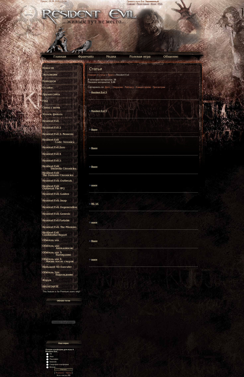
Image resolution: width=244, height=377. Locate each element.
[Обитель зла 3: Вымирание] (59, 254)
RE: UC (95, 204)
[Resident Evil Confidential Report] (59, 234)
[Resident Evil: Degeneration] (59, 207)
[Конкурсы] (59, 81)
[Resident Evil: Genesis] (59, 214)
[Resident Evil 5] (60, 161)
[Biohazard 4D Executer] (59, 267)
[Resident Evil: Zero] (59, 147)
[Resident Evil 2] (59, 128)
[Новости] (59, 68)
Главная (131, 4)
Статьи (101, 75)
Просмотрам (159, 87)
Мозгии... (53, 367)
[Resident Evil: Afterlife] (59, 260)
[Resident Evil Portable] (59, 220)
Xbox (51, 356)
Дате (107, 87)
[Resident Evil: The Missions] (59, 227)
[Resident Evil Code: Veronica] (59, 141)
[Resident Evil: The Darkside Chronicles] (59, 174)
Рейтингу (129, 87)
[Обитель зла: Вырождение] (59, 273)
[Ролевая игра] (140, 56)
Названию (118, 87)
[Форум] (59, 280)
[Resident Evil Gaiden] (59, 194)
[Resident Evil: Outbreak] (59, 181)
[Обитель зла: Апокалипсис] (59, 247)
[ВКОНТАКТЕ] (59, 287)
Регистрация (143, 4)
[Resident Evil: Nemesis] (59, 134)
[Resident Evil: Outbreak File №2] (59, 187)
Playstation (53, 359)
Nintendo (53, 362)
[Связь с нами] (59, 108)
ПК (50, 354)
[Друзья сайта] (59, 94)
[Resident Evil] (59, 121)
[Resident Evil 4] (59, 154)
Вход (153, 4)
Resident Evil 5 (99, 92)
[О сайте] (59, 88)
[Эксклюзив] (59, 74)
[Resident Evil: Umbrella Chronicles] (59, 167)
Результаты (60, 373)
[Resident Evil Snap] (59, 200)
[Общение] (171, 56)
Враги (111, 75)
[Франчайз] (86, 56)
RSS (160, 4)
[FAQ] (60, 101)
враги (94, 185)
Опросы (68, 373)
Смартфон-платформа (59, 364)
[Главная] (60, 56)
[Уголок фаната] (59, 114)
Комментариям (143, 87)
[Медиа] (111, 56)
